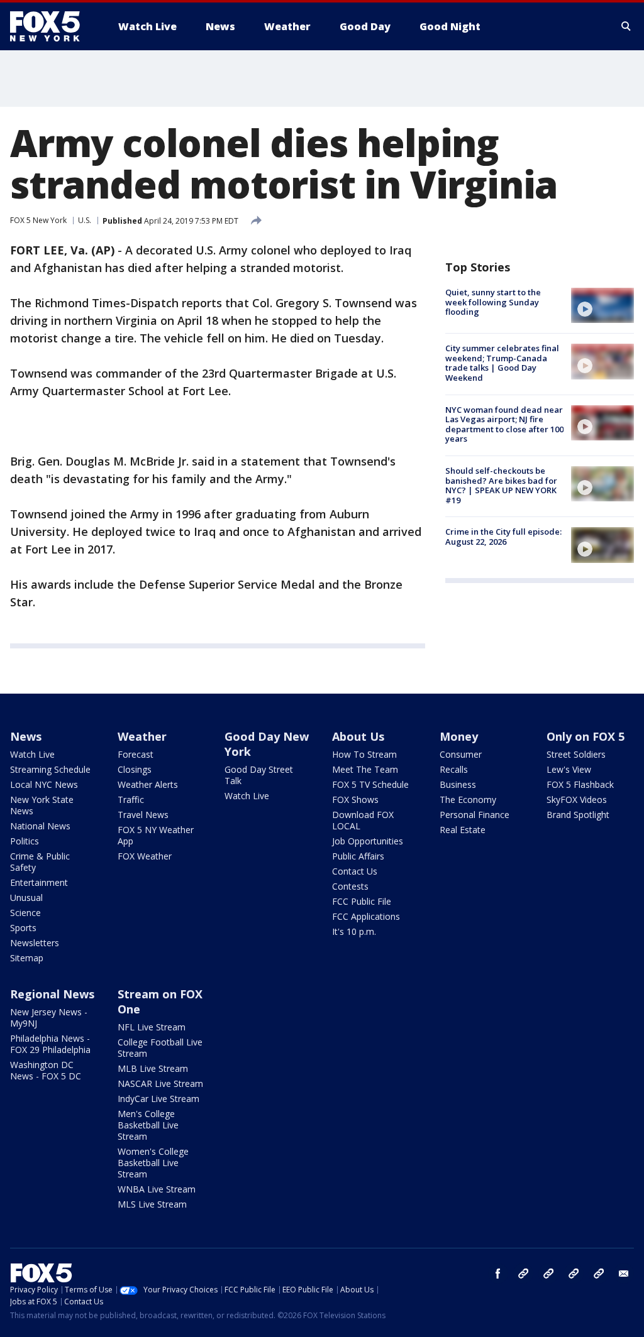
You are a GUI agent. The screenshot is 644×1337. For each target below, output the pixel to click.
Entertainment (39, 882)
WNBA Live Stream (157, 1189)
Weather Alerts (148, 784)
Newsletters (34, 943)
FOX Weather (145, 856)
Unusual (26, 897)
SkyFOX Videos (577, 799)
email (624, 1273)
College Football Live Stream (160, 1047)
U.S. (84, 220)
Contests (350, 886)
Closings (135, 769)
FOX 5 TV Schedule (370, 784)
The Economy (468, 799)
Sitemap (26, 958)
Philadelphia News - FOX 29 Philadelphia (50, 1044)
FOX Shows (355, 799)
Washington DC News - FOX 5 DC (45, 1070)
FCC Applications (366, 916)
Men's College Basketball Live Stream (148, 1125)
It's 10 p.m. (354, 931)
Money (459, 736)
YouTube (574, 1273)
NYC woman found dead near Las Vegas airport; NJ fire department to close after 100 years (504, 424)
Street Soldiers (576, 754)
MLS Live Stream (152, 1204)
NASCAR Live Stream (160, 1083)
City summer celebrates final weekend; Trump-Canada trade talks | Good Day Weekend (502, 362)
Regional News (52, 993)
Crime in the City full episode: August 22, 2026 (503, 536)
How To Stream (364, 754)
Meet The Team (365, 769)
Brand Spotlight (578, 815)
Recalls (454, 769)
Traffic (131, 799)
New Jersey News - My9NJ (48, 1017)
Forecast (135, 754)
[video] (602, 305)
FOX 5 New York (38, 220)
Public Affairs (358, 856)
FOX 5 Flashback (580, 784)
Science (25, 913)
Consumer (461, 754)
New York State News (42, 805)
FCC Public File (361, 901)
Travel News (143, 815)
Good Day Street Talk (259, 775)
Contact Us (354, 871)
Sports (23, 928)
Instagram (523, 1273)
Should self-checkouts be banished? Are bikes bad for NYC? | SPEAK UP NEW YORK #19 (501, 485)
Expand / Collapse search (626, 26)
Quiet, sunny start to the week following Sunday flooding (493, 301)
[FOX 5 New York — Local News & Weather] (51, 26)
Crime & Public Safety (40, 861)
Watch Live (32, 754)
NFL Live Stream (152, 1027)
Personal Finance (474, 815)
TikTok (548, 1273)
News (26, 736)
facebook (498, 1273)
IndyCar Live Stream (158, 1099)
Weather (142, 736)
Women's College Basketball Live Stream (153, 1162)
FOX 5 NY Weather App (156, 835)
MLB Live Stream (153, 1068)
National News (40, 826)
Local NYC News (44, 784)
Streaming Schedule (50, 769)
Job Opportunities (367, 841)
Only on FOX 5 (586, 736)
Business (458, 784)
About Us (358, 736)
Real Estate (463, 830)
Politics (24, 841)
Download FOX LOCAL (363, 820)
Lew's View (569, 769)
